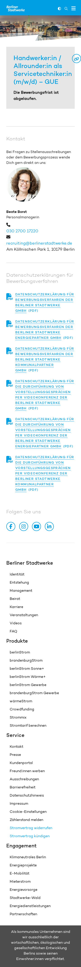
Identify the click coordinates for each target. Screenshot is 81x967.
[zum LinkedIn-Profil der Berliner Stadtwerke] (50, 526)
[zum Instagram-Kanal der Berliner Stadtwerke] (24, 526)
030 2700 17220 (22, 231)
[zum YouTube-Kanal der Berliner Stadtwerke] (37, 526)
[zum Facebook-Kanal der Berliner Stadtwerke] (11, 526)
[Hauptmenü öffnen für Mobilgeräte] (73, 8)
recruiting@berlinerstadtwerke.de (39, 243)
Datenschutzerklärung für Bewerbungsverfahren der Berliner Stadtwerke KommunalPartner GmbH (44, 359)
